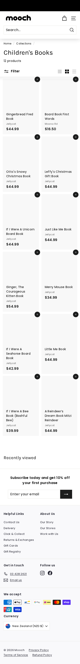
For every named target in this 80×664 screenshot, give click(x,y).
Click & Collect (14, 534)
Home (7, 43)
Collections (23, 43)
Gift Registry (12, 552)
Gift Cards (11, 546)
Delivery (9, 528)
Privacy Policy (39, 650)
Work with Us (49, 534)
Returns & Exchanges (19, 540)
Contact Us (12, 522)
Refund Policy (42, 655)
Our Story (47, 522)
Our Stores (48, 528)
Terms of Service (16, 655)
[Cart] (64, 18)
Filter (15, 71)
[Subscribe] (66, 494)
